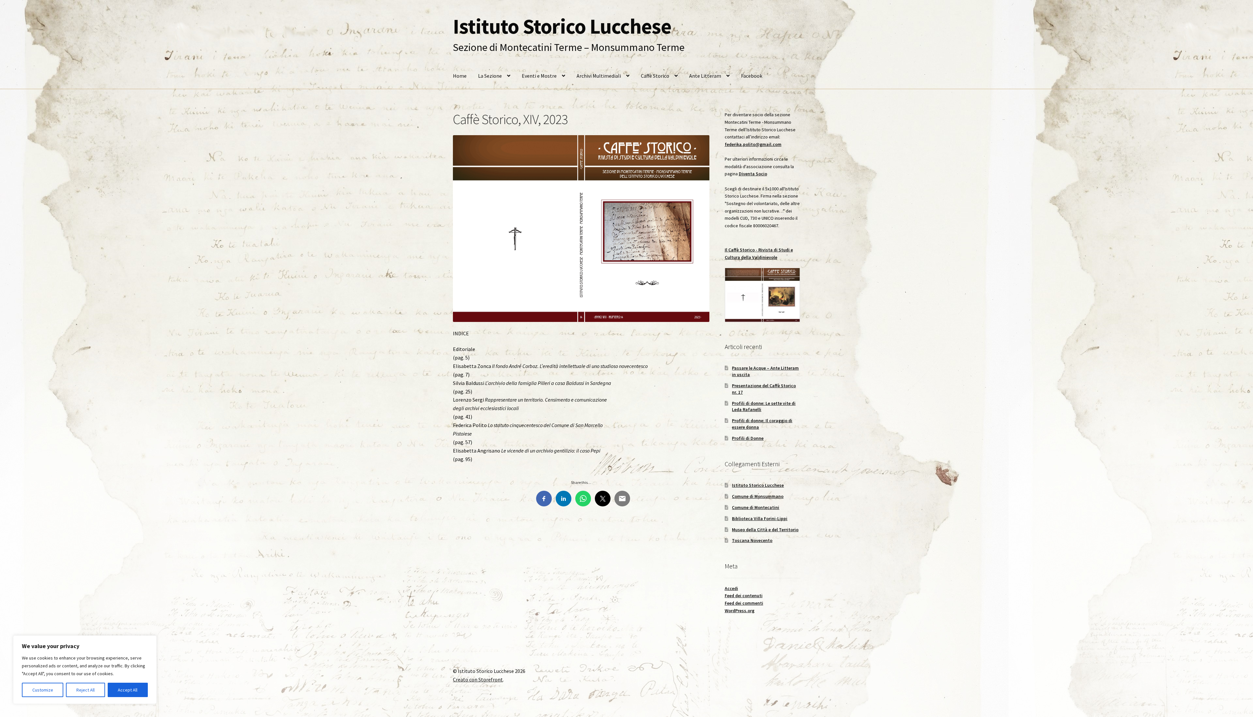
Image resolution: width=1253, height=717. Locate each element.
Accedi (731, 588)
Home (460, 75)
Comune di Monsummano (757, 496)
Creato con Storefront (478, 679)
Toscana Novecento (752, 540)
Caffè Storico (655, 75)
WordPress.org (739, 610)
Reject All (85, 690)
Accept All (127, 690)
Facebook (751, 75)
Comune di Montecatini (755, 507)
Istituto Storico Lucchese (562, 26)
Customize (42, 690)
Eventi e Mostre (539, 75)
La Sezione (490, 75)
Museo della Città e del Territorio (765, 530)
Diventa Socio (753, 174)
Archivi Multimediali (599, 75)
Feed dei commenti (744, 603)
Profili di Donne (748, 438)
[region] (85, 669)
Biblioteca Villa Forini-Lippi (759, 518)
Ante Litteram (705, 75)
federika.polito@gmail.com (753, 144)
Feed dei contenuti (744, 595)
